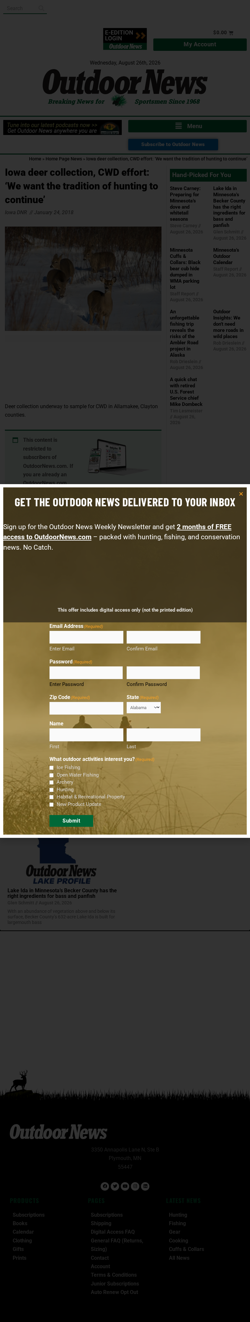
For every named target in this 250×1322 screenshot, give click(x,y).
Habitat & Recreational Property (91, 797)
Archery (65, 782)
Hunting (65, 790)
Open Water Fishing (78, 775)
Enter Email (62, 649)
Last (131, 747)
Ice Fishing (68, 767)
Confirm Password (147, 684)
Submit (71, 821)
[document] (125, 661)
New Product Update (79, 804)
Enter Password (66, 684)
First (54, 747)
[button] (241, 493)
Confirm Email (142, 649)
